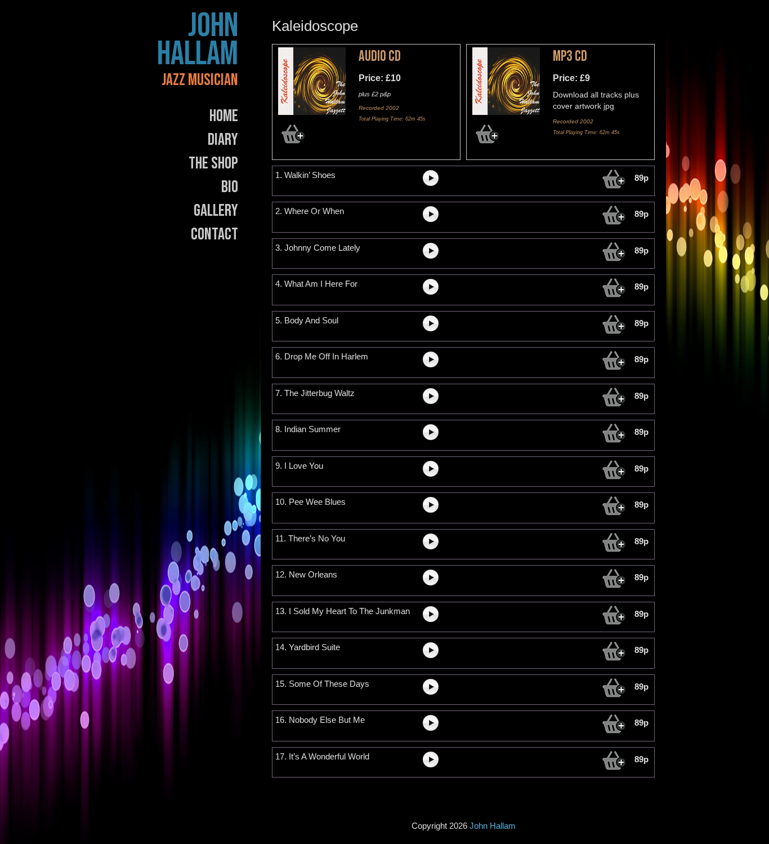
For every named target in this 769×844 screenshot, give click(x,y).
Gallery (216, 211)
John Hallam (197, 40)
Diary (223, 140)
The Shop (213, 163)
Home (223, 116)
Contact (214, 234)
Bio (229, 187)
